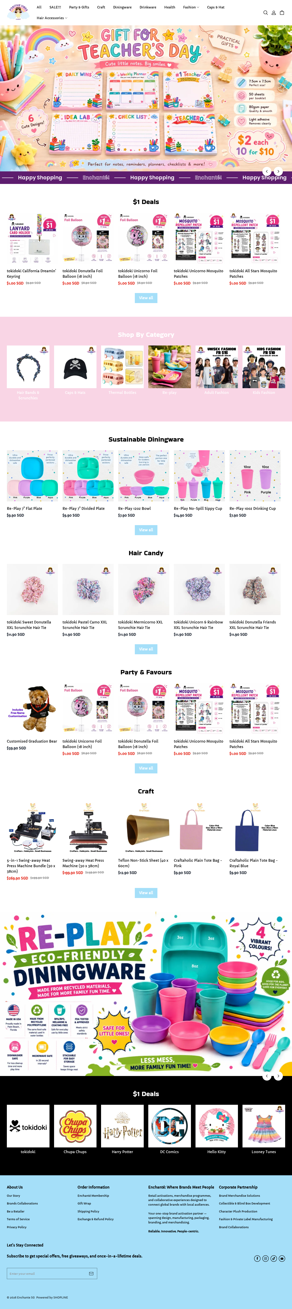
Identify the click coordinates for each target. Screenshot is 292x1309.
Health (169, 7)
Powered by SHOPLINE (52, 1297)
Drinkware (148, 7)
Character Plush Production (238, 1211)
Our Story (13, 1195)
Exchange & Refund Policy (96, 1219)
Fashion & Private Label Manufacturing (246, 1219)
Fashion (189, 7)
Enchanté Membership (93, 1195)
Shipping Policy (88, 1211)
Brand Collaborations (234, 1227)
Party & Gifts (79, 7)
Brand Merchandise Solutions (239, 1195)
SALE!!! (55, 7)
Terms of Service (18, 1219)
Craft (101, 7)
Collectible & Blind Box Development (244, 1203)
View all (146, 298)
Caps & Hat (215, 7)
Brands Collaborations (22, 1203)
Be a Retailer (15, 1211)
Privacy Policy (16, 1227)
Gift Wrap (84, 1203)
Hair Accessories (50, 18)
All (39, 7)
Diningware (122, 7)
